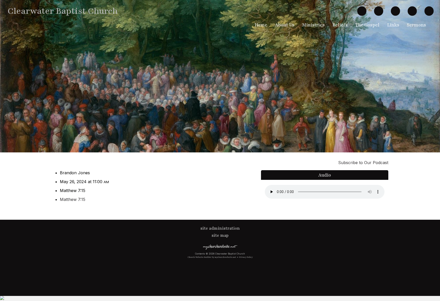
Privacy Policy (246, 257)
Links (393, 25)
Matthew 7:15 (72, 199)
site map (220, 235)
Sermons (416, 25)
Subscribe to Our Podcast (362, 162)
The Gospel (367, 25)
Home (261, 25)
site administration (220, 228)
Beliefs (340, 25)
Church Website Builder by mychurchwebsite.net (212, 257)
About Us (284, 25)
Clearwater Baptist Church (63, 11)
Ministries (313, 25)
